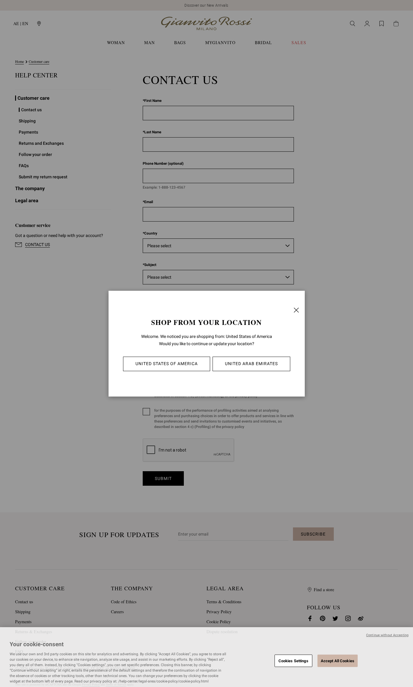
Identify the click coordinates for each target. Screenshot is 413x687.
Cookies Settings (293, 660)
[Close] (296, 310)
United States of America (166, 363)
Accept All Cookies (337, 660)
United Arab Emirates (251, 363)
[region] (206, 657)
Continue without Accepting (387, 635)
